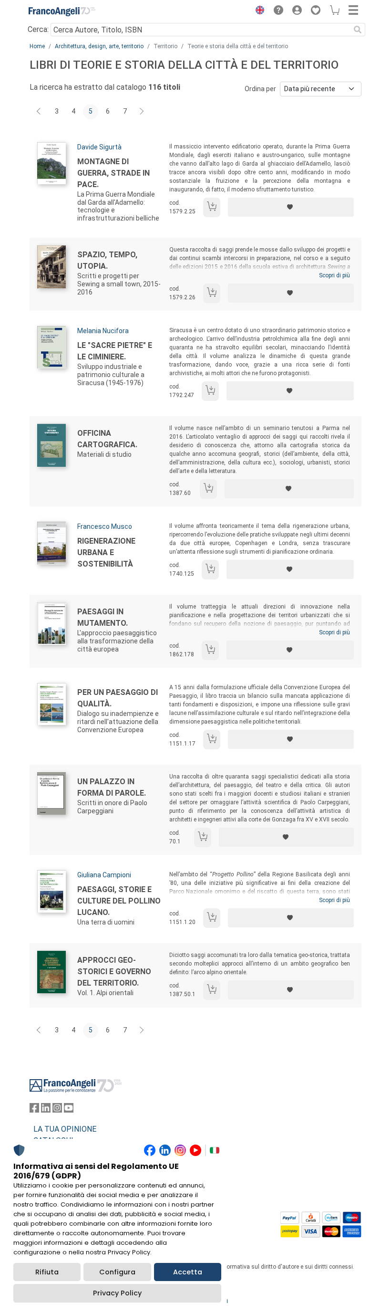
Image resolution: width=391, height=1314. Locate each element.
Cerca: (38, 29)
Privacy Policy (117, 1293)
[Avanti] (142, 111)
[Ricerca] (357, 29)
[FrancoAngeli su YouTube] (68, 1109)
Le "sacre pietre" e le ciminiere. (114, 351)
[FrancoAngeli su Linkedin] (46, 1109)
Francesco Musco (104, 526)
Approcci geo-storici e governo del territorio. (114, 972)
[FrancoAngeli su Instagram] (57, 1109)
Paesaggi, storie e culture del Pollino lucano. (119, 901)
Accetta (187, 1272)
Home (37, 46)
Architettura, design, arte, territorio (99, 46)
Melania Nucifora (103, 331)
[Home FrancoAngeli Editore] (62, 11)
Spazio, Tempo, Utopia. (107, 260)
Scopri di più (334, 275)
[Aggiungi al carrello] (211, 207)
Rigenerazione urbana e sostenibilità (106, 552)
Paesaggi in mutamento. (102, 617)
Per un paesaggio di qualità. (117, 698)
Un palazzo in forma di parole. (111, 787)
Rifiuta (47, 1272)
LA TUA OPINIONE (64, 1129)
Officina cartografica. (107, 439)
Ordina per (260, 89)
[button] (257, 11)
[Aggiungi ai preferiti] (291, 207)
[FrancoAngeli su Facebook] (34, 1109)
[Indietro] (39, 111)
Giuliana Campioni (104, 875)
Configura (117, 1272)
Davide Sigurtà (99, 147)
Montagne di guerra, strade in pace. (113, 173)
